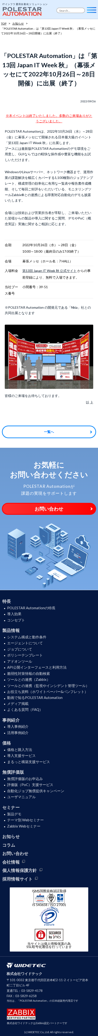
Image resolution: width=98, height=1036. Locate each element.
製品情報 (11, 630)
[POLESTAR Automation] (22, 10)
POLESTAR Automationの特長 (31, 608)
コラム (8, 845)
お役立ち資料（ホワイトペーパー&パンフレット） (47, 691)
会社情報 (11, 861)
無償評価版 (13, 772)
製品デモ (14, 814)
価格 (6, 742)
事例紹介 (11, 720)
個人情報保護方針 (19, 870)
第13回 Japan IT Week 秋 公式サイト (49, 271)
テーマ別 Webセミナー (25, 820)
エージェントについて (25, 643)
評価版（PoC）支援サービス (30, 784)
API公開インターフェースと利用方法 (37, 667)
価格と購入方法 (19, 749)
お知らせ (11, 836)
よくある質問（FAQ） (25, 709)
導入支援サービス (21, 755)
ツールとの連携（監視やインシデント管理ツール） (48, 685)
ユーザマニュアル (21, 797)
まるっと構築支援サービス (28, 762)
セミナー (11, 807)
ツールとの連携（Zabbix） (28, 679)
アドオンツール (19, 661)
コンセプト (16, 620)
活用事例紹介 (18, 732)
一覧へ (49, 432)
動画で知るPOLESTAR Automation (35, 697)
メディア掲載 (18, 703)
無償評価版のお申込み (25, 778)
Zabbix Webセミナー (23, 826)
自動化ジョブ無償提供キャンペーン (35, 791)
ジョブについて (19, 649)
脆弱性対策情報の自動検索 (28, 673)
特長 (6, 601)
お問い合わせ (49, 508)
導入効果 (14, 614)
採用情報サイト (17, 878)
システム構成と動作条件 (26, 637)
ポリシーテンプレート (25, 655)
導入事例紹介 (18, 726)
